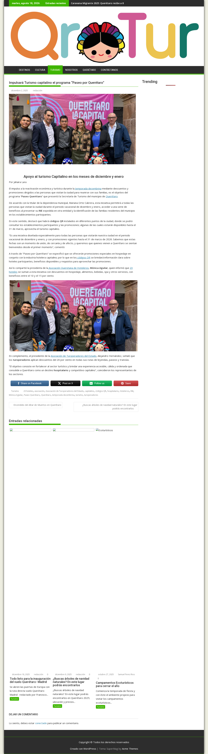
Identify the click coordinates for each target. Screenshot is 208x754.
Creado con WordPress (83, 748)
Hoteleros (124, 391)
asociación (39, 391)
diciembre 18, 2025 (21, 674)
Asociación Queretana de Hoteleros (68, 267)
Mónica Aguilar (16, 395)
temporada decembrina (87, 188)
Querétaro (89, 69)
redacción (37, 90)
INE (131, 391)
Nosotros (71, 69)
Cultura (40, 69)
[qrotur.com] (104, 64)
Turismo (55, 69)
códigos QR (83, 257)
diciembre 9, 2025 (63, 674)
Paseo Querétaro (32, 395)
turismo (79, 395)
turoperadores (91, 395)
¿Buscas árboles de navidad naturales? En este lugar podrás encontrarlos (109, 406)
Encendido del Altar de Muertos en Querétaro (37, 404)
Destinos (24, 69)
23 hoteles (28, 391)
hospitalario (113, 391)
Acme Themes (130, 748)
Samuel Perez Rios (126, 674)
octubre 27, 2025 (106, 674)
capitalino (89, 391)
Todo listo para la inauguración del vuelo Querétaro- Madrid (105, 3)
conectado (41, 723)
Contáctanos (109, 69)
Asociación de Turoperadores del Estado (73, 355)
